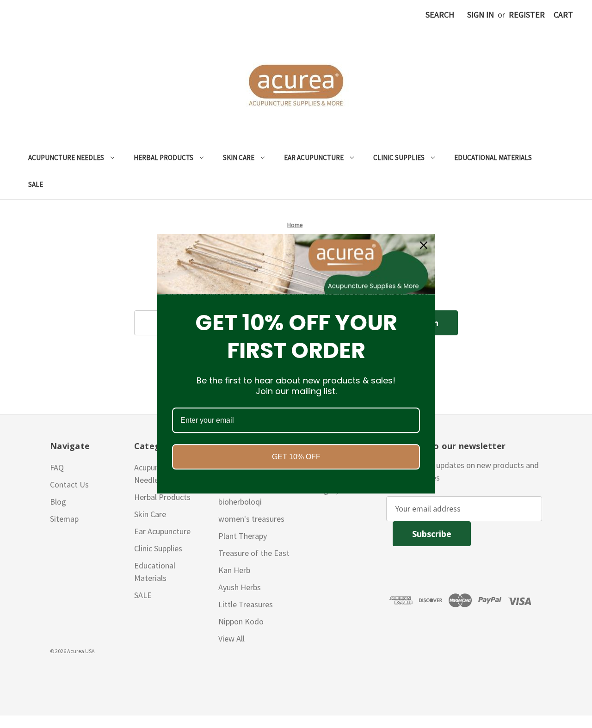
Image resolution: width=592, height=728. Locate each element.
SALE (35, 184)
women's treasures (251, 518)
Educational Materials (493, 157)
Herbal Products (163, 157)
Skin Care (238, 157)
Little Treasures (245, 604)
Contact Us (69, 484)
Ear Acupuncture (314, 157)
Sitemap (64, 518)
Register (527, 14)
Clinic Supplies (399, 157)
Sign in (480, 14)
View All (231, 638)
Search (440, 14)
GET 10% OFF (296, 457)
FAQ (57, 467)
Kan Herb (234, 570)
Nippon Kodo (241, 621)
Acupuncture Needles (66, 157)
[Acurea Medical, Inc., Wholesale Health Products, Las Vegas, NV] (51, 673)
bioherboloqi (240, 501)
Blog (58, 501)
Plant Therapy (242, 536)
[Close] (424, 245)
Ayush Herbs (239, 587)
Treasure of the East (254, 553)
